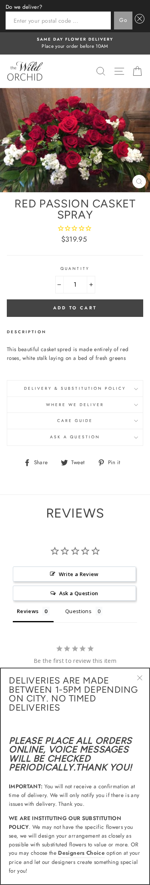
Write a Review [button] (79, 574)
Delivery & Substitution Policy (75, 388)
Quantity (74, 269)
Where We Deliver (75, 405)
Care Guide (75, 421)
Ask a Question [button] (78, 593)
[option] (75, 43)
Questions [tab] (78, 611)
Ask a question (75, 437)
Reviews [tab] (27, 611)
